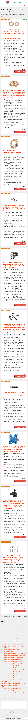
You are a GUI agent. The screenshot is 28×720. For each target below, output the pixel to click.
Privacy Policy (19, 718)
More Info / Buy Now (20, 71)
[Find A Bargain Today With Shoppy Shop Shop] (14, 3)
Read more (3, 16)
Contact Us (22, 711)
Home (19, 711)
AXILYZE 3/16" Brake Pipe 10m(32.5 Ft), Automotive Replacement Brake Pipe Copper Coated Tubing (12, 152)
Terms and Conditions (10, 718)
